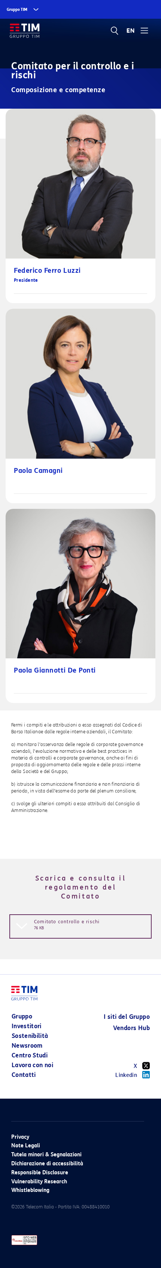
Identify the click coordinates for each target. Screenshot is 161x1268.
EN (131, 30)
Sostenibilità (30, 1035)
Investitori (27, 1026)
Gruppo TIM (17, 9)
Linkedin (126, 1075)
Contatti (24, 1074)
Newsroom (27, 1045)
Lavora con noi (32, 1065)
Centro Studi (30, 1055)
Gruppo (22, 1016)
